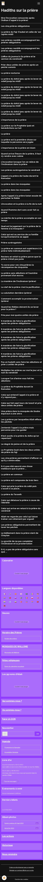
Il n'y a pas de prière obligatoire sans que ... (19, 550)
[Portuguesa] (10, 598)
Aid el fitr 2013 (21, 828)
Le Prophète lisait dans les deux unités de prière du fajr (20, 451)
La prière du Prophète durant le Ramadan (17, 387)
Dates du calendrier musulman (14, 666)
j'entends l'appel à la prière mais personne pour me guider (17, 428)
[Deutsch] (37, 594)
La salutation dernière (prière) (16, 293)
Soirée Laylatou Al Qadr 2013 (21, 823)
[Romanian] (26, 598)
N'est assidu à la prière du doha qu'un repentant (20, 437)
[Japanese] (21, 594)
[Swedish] (21, 598)
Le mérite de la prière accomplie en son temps (21, 219)
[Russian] (15, 598)
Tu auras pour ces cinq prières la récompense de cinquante (17, 266)
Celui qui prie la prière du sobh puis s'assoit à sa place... (19, 487)
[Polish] (32, 598)
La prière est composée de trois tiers (19, 480)
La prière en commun (11, 474)
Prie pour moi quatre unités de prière (19, 315)
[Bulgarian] (15, 602)
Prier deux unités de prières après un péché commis (19, 66)
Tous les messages (10, 781)
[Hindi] (4, 602)
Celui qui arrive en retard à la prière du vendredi (20, 509)
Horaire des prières (10, 638)
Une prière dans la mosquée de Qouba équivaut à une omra (20, 412)
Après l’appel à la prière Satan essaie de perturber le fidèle (21, 197)
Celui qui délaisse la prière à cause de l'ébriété (20, 501)
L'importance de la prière (13, 120)
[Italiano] (32, 594)
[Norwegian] (37, 598)
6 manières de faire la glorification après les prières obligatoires (18, 322)
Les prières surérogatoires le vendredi (20, 170)
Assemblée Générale (11, 752)
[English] (10, 594)
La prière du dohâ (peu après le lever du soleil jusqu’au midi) (21, 80)
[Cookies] (4, 877)
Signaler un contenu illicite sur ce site (21, 870)
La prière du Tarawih (11, 494)
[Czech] (26, 602)
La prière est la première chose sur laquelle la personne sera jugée (18, 140)
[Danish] (21, 602)
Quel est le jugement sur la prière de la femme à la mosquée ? (21, 227)
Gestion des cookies (21, 879)
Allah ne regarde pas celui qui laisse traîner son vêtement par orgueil (19, 517)
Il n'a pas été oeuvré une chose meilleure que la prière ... (16, 467)
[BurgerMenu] (38, 3)
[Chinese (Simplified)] (37, 602)
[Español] (15, 594)
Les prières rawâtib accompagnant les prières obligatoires (20, 41)
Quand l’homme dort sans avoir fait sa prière (20, 211)
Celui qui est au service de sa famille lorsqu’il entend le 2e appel (19, 235)
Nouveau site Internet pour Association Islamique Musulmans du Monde (18, 805)
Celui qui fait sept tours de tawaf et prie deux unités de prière (21, 404)
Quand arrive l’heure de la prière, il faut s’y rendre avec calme (21, 155)
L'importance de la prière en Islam (18, 148)
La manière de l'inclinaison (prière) (18, 281)
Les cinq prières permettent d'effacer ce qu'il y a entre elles (21, 459)
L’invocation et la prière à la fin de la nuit (21, 204)
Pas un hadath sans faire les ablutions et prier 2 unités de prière (21, 363)
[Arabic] (26, 594)
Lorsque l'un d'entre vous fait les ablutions (17, 379)
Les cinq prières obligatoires (15, 26)
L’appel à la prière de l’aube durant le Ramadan (19, 177)
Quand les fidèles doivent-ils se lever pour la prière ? (20, 308)
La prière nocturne (10, 73)
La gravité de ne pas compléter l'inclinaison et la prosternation (17, 542)
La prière (5, 134)
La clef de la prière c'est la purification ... (21, 287)
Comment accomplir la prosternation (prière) (19, 300)
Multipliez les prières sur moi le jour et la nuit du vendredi (21, 371)
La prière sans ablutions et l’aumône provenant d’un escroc (19, 274)
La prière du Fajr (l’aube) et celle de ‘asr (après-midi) (21, 33)
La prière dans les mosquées (15, 184)
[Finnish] (10, 602)
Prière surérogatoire (11, 242)
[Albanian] (4, 606)
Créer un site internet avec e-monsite (21, 867)
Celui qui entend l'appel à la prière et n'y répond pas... (20, 396)
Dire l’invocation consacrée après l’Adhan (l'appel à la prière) (17, 19)
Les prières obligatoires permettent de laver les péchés (20, 526)
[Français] (4, 594)
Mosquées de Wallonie (11, 652)
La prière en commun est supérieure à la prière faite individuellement (21, 249)
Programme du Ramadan (12, 747)
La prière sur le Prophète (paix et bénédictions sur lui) (17, 126)
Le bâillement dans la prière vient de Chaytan (19, 534)
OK (37, 734)
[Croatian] (32, 602)
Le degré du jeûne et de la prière (18, 444)
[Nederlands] (4, 598)
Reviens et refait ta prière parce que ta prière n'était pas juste (21, 257)
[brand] (3, 3)
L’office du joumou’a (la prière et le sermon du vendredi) (18, 57)
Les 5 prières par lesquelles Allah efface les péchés (21, 420)
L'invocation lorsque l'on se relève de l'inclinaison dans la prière (20, 163)
